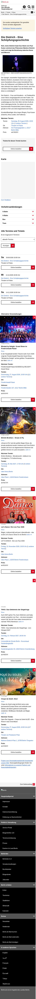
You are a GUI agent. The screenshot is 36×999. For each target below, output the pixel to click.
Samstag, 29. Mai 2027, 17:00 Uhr (12, 464)
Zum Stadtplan (6, 200)
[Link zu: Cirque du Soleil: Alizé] (18, 681)
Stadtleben (6, 900)
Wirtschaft (6, 905)
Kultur (4, 890)
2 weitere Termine (20, 123)
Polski (5, 968)
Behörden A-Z (7, 859)
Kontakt (5, 807)
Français (5, 963)
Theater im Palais (17, 125)
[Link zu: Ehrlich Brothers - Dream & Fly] (18, 420)
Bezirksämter (7, 869)
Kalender (6, 911)
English (5, 952)
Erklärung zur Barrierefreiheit (12, 817)
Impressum (6, 801)
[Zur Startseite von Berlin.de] (3, 790)
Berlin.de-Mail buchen (10, 932)
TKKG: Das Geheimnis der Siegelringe (15, 609)
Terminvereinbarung (9, 838)
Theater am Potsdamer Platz (10, 735)
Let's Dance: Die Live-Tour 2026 (12, 527)
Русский (5, 973)
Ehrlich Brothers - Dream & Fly (12, 438)
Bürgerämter (7, 874)
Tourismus (6, 895)
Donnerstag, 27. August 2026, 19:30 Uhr (14, 374)
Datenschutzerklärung (10, 812)
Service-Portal (7, 827)
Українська (6, 984)
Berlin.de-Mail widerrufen (11, 937)
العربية (5, 958)
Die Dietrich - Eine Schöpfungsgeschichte (14, 261)
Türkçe (5, 978)
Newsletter (6, 921)
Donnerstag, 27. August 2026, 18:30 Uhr (14, 727)
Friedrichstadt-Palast (8, 382)
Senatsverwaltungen (9, 864)
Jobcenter (6, 879)
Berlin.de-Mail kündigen (10, 942)
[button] (33, 12)
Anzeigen (6, 245)
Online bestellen (16, 149)
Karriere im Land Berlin (10, 848)
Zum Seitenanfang (26, 784)
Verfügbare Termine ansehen (12, 28)
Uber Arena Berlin (7, 471)
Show (2, 351)
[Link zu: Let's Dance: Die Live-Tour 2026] (18, 509)
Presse (5, 843)
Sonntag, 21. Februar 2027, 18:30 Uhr (13, 635)
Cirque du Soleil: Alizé (9, 699)
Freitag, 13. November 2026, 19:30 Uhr (14, 546)
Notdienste (6, 926)
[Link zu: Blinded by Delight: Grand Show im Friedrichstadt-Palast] (18, 329)
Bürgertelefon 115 (8, 833)
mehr (9, 361)
